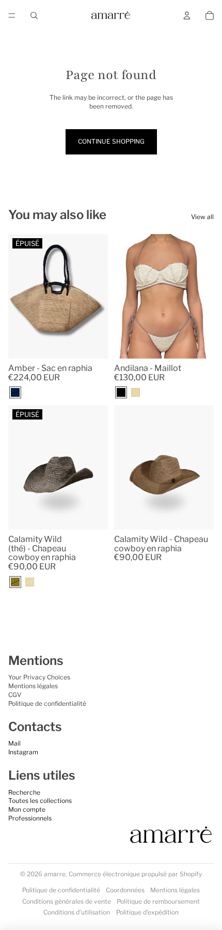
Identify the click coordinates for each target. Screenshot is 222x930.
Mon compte (26, 809)
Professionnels (30, 818)
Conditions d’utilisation (76, 912)
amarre (55, 874)
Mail (14, 743)
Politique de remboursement (158, 901)
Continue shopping (111, 141)
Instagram (23, 752)
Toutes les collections (40, 800)
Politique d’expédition (147, 912)
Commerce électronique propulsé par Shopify (135, 874)
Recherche (24, 792)
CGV (14, 695)
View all (202, 217)
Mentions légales (33, 686)
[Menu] (12, 15)
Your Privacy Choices (39, 677)
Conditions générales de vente (66, 901)
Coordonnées (125, 890)
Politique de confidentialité (47, 703)
